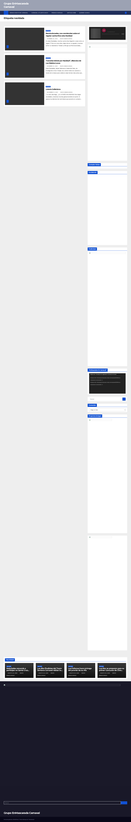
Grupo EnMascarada (66, 38)
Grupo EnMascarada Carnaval (22, 813)
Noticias (48, 30)
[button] (123, 13)
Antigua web (71, 12)
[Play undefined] (104, 30)
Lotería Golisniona (53, 89)
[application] (107, 383)
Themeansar (31, 819)
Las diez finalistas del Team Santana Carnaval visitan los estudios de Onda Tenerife (49, 670)
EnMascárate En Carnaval (19, 12)
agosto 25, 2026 (13, 673)
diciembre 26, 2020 (52, 38)
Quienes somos (84, 12)
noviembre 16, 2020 (52, 92)
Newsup (24, 819)
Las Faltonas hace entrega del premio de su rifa (80, 669)
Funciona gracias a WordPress (11, 819)
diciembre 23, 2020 (52, 66)
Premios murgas (57, 12)
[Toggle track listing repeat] (109, 37)
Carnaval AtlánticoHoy (39, 12)
